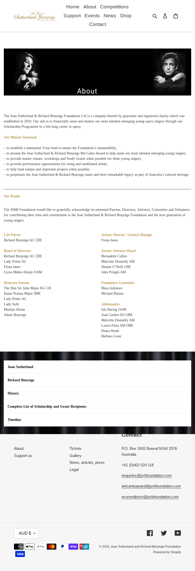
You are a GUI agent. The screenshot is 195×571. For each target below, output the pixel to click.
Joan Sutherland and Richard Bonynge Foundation (146, 546)
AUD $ (25, 533)
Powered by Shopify (167, 552)
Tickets (76, 448)
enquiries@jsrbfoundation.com (147, 475)
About (19, 448)
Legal (74, 469)
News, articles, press (87, 462)
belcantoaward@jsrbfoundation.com (151, 486)
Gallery (76, 455)
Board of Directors (17, 251)
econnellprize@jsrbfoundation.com (150, 497)
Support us (23, 455)
